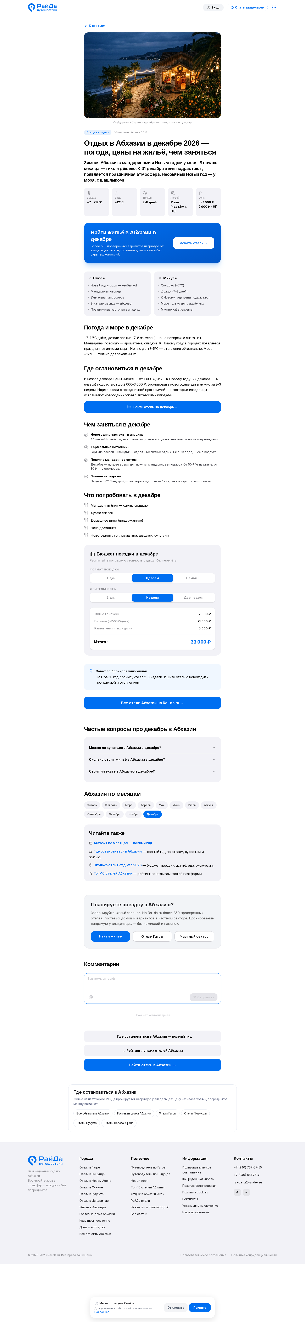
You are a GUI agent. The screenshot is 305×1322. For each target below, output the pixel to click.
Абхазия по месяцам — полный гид (123, 843)
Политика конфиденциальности (254, 1255)
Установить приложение (200, 1205)
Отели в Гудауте (91, 1194)
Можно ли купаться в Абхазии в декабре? (125, 748)
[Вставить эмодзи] (91, 997)
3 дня (111, 598)
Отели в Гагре (89, 1167)
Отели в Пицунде (92, 1174)
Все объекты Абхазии (95, 1234)
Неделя (152, 598)
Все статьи (139, 1214)
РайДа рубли (140, 1200)
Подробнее (101, 1311)
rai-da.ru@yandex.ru (248, 1182)
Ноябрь (133, 814)
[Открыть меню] (274, 7)
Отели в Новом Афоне (95, 1180)
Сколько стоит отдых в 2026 (118, 865)
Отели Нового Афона (119, 1123)
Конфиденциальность (198, 1179)
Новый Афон (139, 1180)
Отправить (205, 997)
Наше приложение (195, 1212)
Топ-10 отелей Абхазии (113, 873)
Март (129, 805)
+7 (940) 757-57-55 (248, 1167)
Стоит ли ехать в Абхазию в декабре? (122, 771)
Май (162, 805)
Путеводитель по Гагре (148, 1167)
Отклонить (175, 1307)
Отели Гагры (152, 936)
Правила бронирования (199, 1185)
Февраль (111, 805)
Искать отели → (194, 243)
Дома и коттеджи (92, 1227)
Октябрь (114, 814)
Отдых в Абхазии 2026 (147, 1194)
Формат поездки (104, 569)
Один (111, 578)
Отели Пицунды (195, 1113)
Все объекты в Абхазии (93, 1113)
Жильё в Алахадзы (92, 1207)
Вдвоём (152, 578)
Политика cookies (195, 1192)
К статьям (97, 26)
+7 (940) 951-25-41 (247, 1175)
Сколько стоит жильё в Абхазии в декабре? (127, 759)
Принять (199, 1307)
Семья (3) (193, 578)
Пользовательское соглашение (203, 1255)
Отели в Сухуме (91, 1187)
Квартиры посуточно (94, 1220)
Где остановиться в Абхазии (118, 851)
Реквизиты (190, 1199)
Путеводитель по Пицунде (150, 1174)
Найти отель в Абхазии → (152, 1065)
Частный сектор (194, 936)
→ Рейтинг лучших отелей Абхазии (152, 1050)
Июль (192, 805)
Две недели (194, 598)
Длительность (103, 589)
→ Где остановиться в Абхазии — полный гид (152, 1036)
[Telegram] (246, 1192)
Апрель (146, 805)
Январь (92, 805)
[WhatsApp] (237, 1192)
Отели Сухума (87, 1123)
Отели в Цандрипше (94, 1200)
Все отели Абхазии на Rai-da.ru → (152, 703)
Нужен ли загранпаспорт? (149, 1207)
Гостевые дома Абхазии (134, 1113)
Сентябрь (94, 814)
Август (208, 805)
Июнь (176, 805)
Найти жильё (110, 936)
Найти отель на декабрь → (155, 407)
